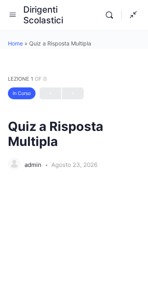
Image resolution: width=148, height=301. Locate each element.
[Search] (111, 15)
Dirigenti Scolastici (43, 14)
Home (15, 43)
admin (33, 164)
